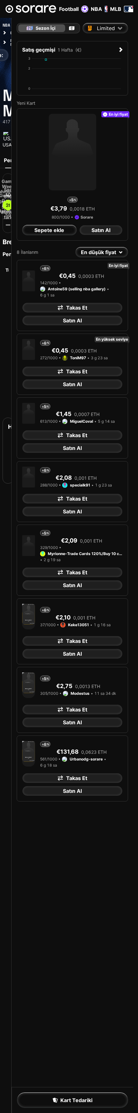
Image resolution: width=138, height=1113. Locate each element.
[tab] (71, 28)
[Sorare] (30, 9)
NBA (96, 9)
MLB (115, 9)
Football (69, 9)
